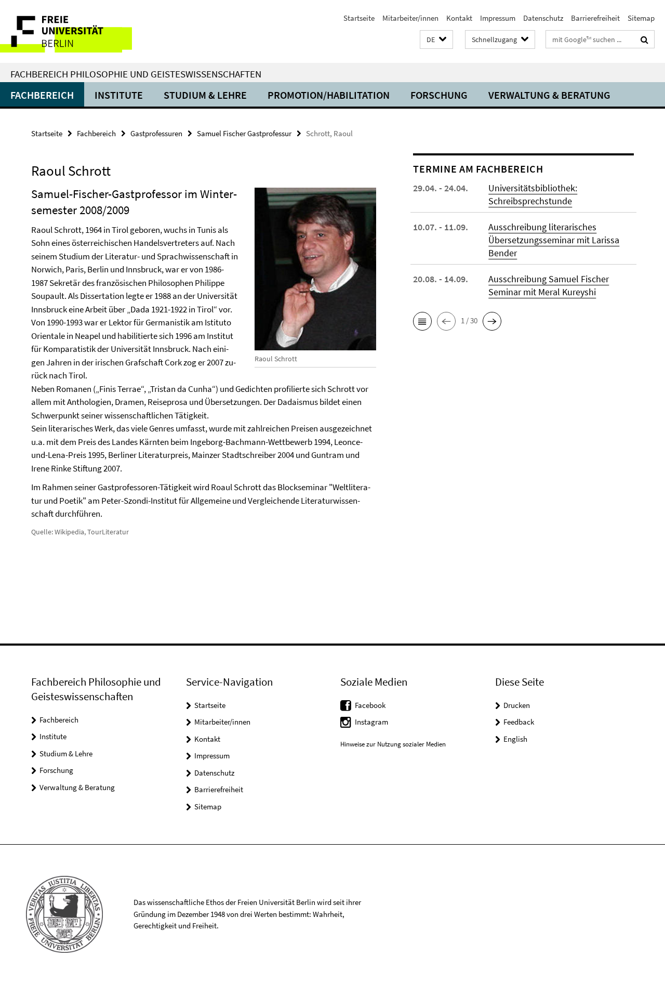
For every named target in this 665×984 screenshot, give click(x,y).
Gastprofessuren (156, 133)
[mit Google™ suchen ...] (644, 39)
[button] (436, 39)
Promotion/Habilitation (329, 94)
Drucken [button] (516, 705)
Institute (119, 94)
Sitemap (641, 18)
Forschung (439, 94)
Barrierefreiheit (595, 18)
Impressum (497, 18)
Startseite (359, 18)
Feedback (518, 722)
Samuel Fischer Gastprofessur (244, 133)
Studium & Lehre (205, 94)
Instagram (371, 722)
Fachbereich (42, 94)
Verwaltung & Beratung (549, 94)
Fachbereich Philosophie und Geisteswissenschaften (135, 74)
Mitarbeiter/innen (410, 18)
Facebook (370, 705)
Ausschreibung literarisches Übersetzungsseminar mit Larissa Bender (553, 240)
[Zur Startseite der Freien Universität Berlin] (87, 31)
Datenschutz (543, 18)
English (515, 739)
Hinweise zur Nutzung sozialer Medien (393, 744)
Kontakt (459, 18)
